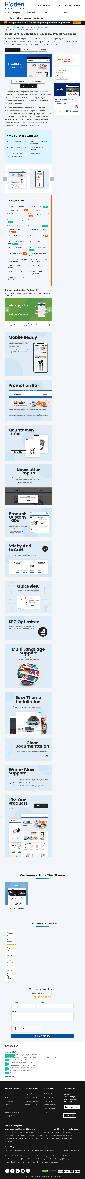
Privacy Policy (9, 1116)
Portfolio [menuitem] (10, 18)
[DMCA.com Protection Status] (49, 1170)
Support (43, 50)
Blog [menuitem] (19, 18)
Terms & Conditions (12, 1112)
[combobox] (43, 5)
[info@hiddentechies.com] (23, 1171)
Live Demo (20, 81)
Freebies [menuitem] (43, 13)
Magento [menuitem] (17, 13)
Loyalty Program (49, 1108)
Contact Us (9, 1108)
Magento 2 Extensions (32, 1094)
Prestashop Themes (31, 1105)
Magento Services (50, 1097)
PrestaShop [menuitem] (30, 13)
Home (7, 27)
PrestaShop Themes (18, 27)
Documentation (29, 86)
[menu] (42, 15)
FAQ (45, 1112)
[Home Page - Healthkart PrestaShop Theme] (17, 179)
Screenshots (38, 81)
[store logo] (14, 5)
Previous (7, 309)
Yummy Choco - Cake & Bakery (64, 101)
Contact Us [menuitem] (38, 18)
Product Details (12, 50)
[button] (57, 5)
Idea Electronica (17, 908)
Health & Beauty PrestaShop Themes (38, 27)
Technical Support (50, 1094)
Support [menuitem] (27, 18)
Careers (8, 1105)
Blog (6, 1097)
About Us (8, 1094)
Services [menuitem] (63, 13)
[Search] (49, 5)
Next (49, 309)
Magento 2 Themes (31, 1097)
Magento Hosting (50, 1101)
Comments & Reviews (29, 50)
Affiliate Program (50, 1105)
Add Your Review (62, 78)
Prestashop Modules (32, 1101)
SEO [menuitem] (53, 13)
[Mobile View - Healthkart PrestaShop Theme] (39, 179)
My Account (67, 5)
